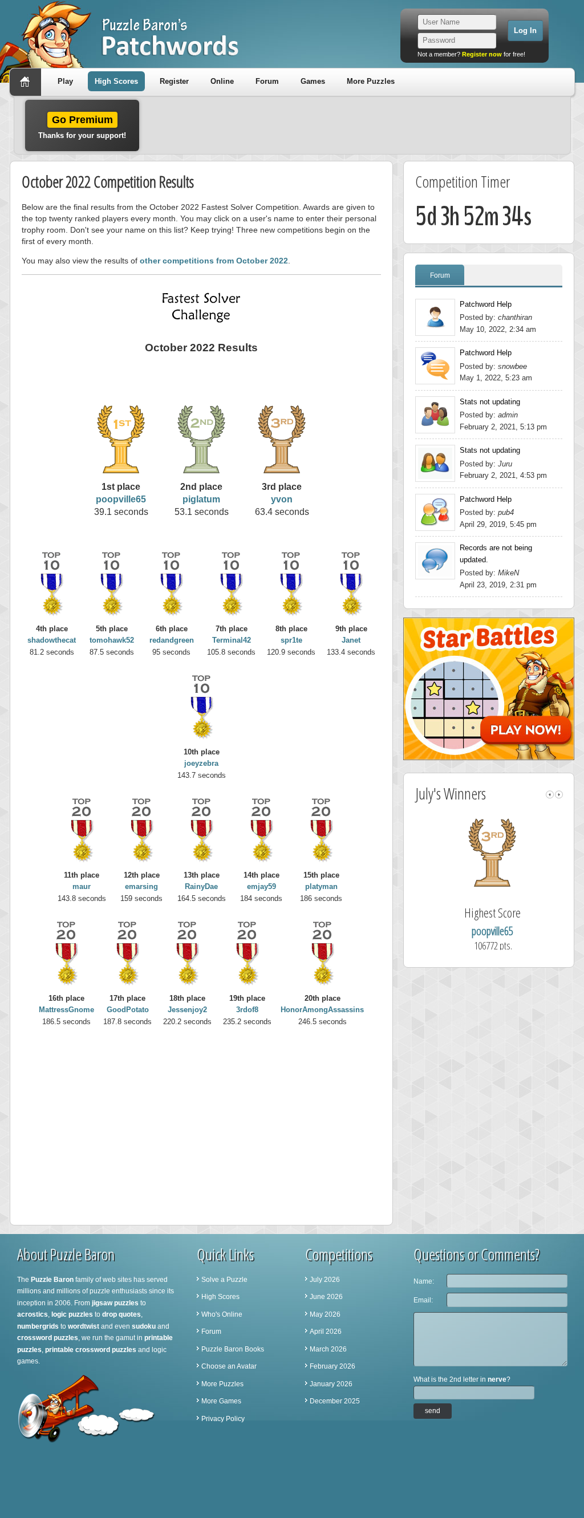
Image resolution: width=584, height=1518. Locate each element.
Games (313, 81)
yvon (282, 499)
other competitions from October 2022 (214, 260)
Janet (351, 640)
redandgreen (171, 640)
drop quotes (121, 1314)
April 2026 (326, 1332)
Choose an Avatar (229, 1366)
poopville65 (121, 499)
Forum (267, 81)
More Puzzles (371, 81)
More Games (221, 1401)
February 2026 (332, 1366)
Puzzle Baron (52, 1280)
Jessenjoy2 (187, 1009)
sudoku (144, 1326)
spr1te (291, 640)
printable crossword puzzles (90, 1350)
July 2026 (325, 1280)
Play (65, 81)
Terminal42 (231, 640)
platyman (321, 886)
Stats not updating (490, 401)
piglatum (201, 499)
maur (81, 886)
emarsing (141, 886)
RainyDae (201, 886)
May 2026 (325, 1314)
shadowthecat (51, 640)
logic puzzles (72, 1314)
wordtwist (83, 1326)
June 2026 (326, 1297)
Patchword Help (486, 304)
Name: (423, 1281)
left (550, 794)
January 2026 (331, 1384)
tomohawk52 (112, 640)
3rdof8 (247, 1009)
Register (174, 81)
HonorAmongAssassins (322, 1009)
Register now (482, 54)
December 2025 (335, 1401)
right (559, 794)
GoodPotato (128, 1009)
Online (222, 81)
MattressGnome (66, 1009)
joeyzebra (201, 763)
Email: (423, 1300)
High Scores (116, 81)
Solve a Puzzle (224, 1280)
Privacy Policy (223, 1419)
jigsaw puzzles (115, 1303)
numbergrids (38, 1326)
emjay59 (261, 886)
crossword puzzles (47, 1338)
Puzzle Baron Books (232, 1349)
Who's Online (221, 1314)
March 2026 (328, 1349)
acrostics (32, 1314)
